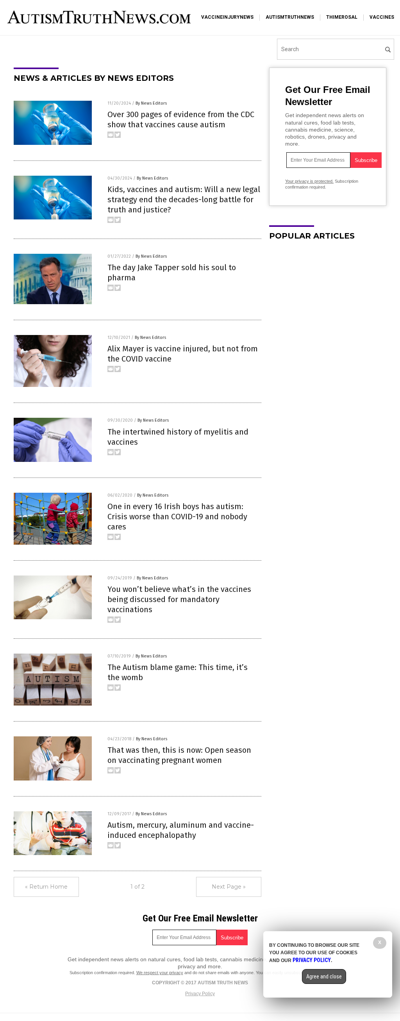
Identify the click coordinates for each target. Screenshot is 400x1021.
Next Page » (229, 886)
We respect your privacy (159, 972)
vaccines (382, 17)
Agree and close (324, 976)
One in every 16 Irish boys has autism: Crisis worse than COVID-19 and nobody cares (177, 516)
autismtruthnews (290, 17)
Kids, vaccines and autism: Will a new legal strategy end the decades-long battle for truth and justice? (183, 199)
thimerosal (341, 17)
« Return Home (46, 886)
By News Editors (151, 103)
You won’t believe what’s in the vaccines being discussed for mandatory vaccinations (179, 599)
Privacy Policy (200, 993)
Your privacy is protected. (309, 181)
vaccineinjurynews (227, 17)
